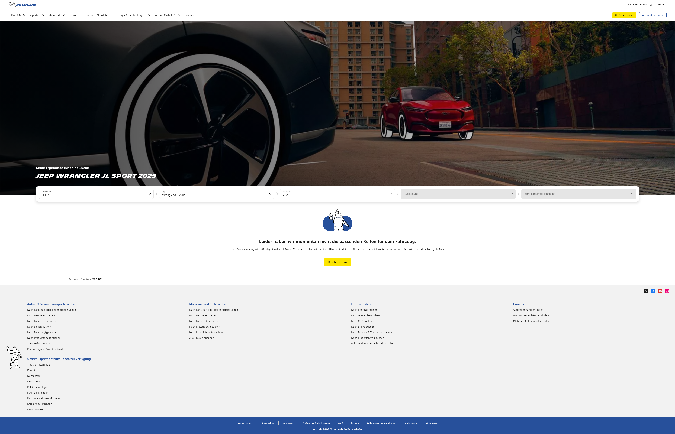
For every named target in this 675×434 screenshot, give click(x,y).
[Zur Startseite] (22, 4)
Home (75, 279)
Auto (86, 279)
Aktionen (191, 15)
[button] (149, 194)
